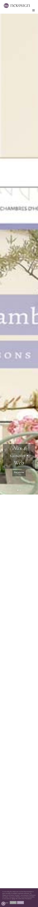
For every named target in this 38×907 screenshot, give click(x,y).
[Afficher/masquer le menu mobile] (33, 10)
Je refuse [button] (13, 902)
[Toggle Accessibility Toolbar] (3, 904)
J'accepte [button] (20, 902)
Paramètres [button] (5, 902)
